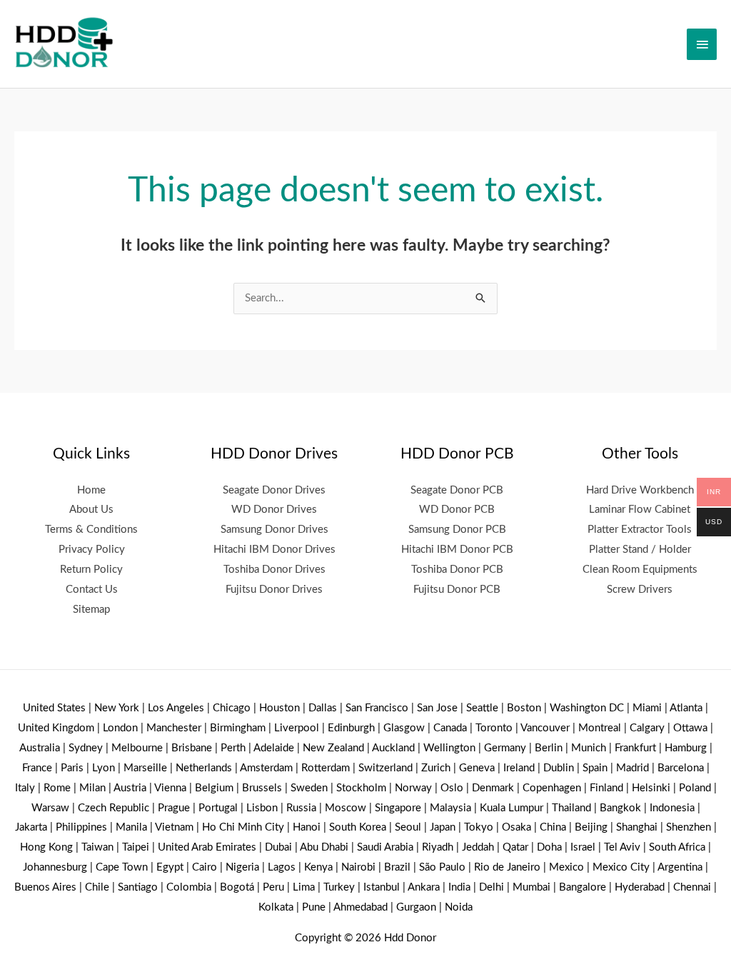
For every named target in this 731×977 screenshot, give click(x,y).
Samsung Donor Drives (274, 529)
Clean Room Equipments (640, 569)
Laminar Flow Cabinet (639, 509)
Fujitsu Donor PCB (456, 589)
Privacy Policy (92, 549)
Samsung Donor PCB (457, 529)
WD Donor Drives (274, 509)
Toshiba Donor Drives (274, 569)
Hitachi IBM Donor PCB (457, 549)
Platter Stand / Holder (640, 549)
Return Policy (91, 569)
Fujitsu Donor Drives (274, 589)
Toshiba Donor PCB (457, 569)
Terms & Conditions (91, 529)
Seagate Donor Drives (274, 490)
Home (91, 490)
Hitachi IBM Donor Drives (274, 549)
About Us (91, 509)
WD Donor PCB (457, 509)
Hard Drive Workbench (640, 490)
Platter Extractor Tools (640, 529)
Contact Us (92, 589)
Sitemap (91, 609)
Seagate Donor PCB (456, 490)
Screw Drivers (639, 589)
